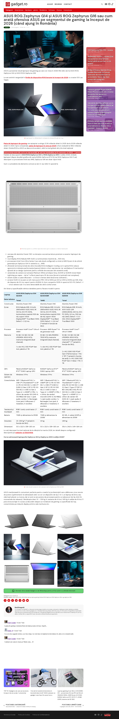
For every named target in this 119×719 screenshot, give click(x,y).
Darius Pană (90, 51)
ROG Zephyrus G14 (57, 597)
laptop (29, 597)
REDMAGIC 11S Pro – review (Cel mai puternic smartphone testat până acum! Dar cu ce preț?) (100, 60)
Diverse (59, 10)
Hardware (28, 10)
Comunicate (68, 10)
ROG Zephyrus (47, 597)
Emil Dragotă (15, 27)
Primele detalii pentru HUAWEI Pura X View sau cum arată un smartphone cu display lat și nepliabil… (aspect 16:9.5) (100, 124)
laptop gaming (35, 597)
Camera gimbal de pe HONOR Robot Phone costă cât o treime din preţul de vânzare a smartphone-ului (100, 93)
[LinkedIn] (23, 600)
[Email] (27, 600)
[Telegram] (20, 600)
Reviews (58, 4)
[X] (12, 600)
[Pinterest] (16, 600)
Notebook (15, 596)
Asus (11, 596)
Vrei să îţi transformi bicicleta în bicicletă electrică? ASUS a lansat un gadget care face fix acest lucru (43, 693)
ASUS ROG (18, 597)
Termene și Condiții (9, 715)
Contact (68, 4)
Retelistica (43, 10)
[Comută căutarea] (102, 4)
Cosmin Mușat (91, 98)
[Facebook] (5, 600)
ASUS (13, 597)
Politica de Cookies (24, 715)
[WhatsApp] (8, 600)
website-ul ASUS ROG (24, 433)
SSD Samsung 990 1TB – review (100, 50)
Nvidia (41, 597)
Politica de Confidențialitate (41, 715)
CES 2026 (24, 597)
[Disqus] (43, 643)
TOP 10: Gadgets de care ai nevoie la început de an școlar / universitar (16, 692)
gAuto (36, 10)
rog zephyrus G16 (66, 597)
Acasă (50, 4)
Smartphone (19, 10)
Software (52, 10)
